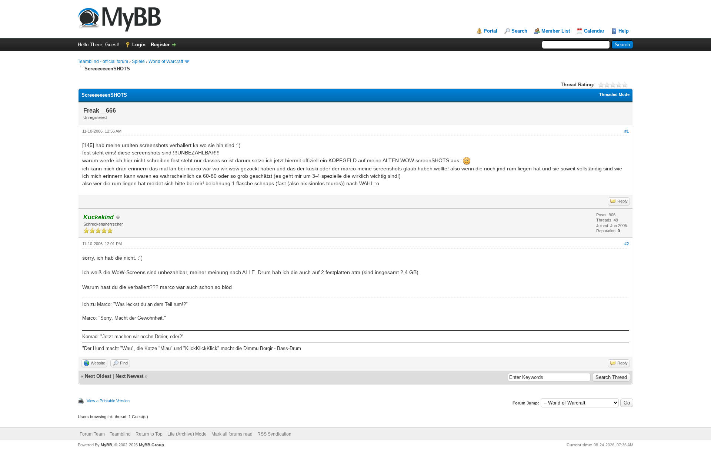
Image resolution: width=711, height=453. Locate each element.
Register (160, 44)
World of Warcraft (165, 61)
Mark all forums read (232, 434)
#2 (626, 244)
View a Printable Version (108, 401)
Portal (490, 31)
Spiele (138, 61)
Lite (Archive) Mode (187, 434)
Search (519, 31)
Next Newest (129, 376)
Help (623, 31)
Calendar (594, 31)
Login (139, 44)
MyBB (106, 445)
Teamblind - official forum (103, 61)
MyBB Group (151, 445)
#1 (626, 131)
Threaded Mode (614, 94)
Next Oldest (98, 376)
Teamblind (120, 434)
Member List (555, 31)
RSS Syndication (274, 434)
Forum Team (92, 434)
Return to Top (149, 434)
